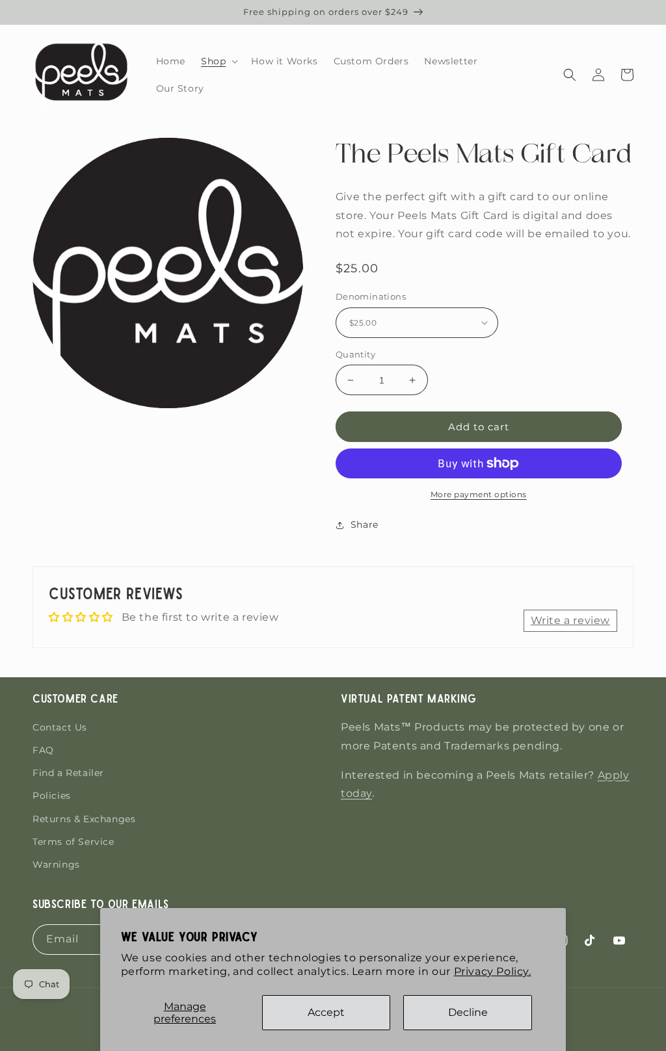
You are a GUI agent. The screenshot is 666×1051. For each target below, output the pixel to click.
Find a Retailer (68, 773)
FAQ (43, 750)
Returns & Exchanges (84, 819)
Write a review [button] (570, 620)
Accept (326, 1012)
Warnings (56, 864)
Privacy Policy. (492, 971)
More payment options (479, 494)
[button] (218, 61)
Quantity (355, 354)
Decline (468, 1012)
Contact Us (60, 727)
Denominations (371, 296)
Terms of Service (73, 842)
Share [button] (365, 524)
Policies (52, 795)
